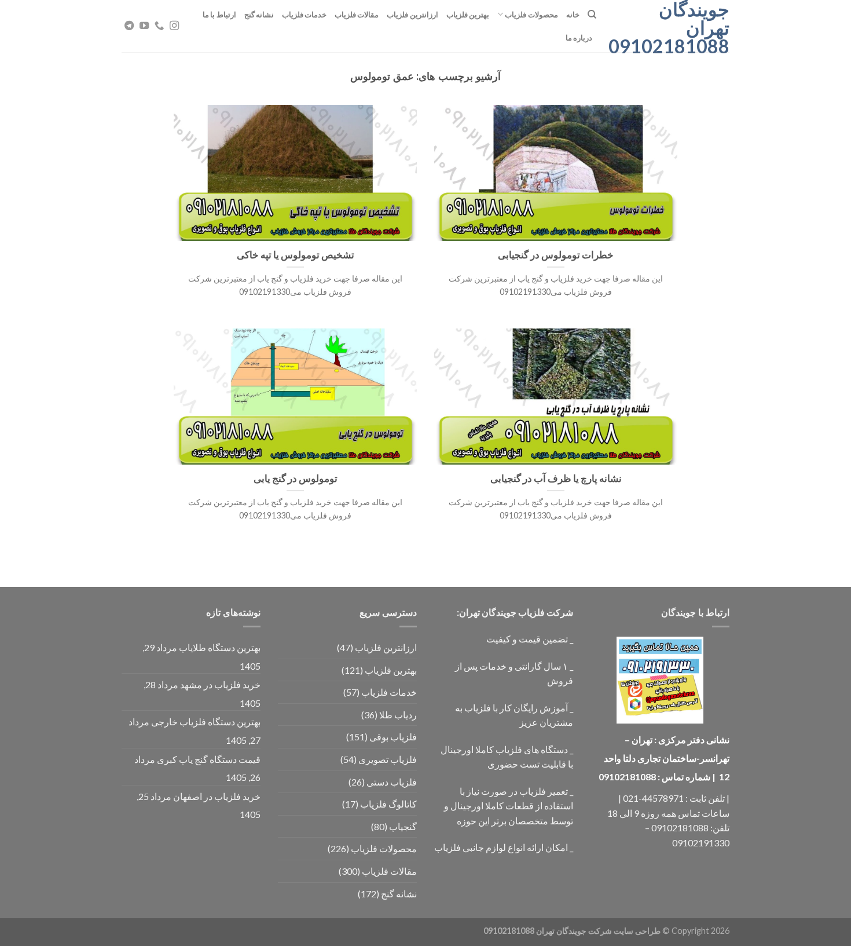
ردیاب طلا (398, 714)
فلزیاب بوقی (393, 736)
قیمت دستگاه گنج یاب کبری (209, 759)
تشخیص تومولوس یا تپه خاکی (295, 255)
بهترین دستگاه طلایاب (220, 647)
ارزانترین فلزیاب (412, 14)
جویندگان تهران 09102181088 (671, 28)
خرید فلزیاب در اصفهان (217, 796)
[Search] (592, 14)
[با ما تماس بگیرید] (159, 26)
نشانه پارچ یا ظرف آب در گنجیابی (556, 478)
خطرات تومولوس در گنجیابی (556, 255)
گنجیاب (403, 826)
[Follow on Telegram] (129, 26)
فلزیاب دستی (391, 781)
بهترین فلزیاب (467, 14)
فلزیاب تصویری (387, 759)
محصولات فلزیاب (531, 14)
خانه (572, 14)
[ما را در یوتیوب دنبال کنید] (144, 26)
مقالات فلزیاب (357, 14)
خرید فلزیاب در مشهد (220, 684)
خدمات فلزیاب (304, 14)
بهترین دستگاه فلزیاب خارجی (206, 721)
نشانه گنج (259, 14)
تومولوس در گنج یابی (296, 478)
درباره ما (579, 37)
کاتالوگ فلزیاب (388, 803)
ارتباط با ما (219, 14)
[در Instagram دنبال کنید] (174, 26)
